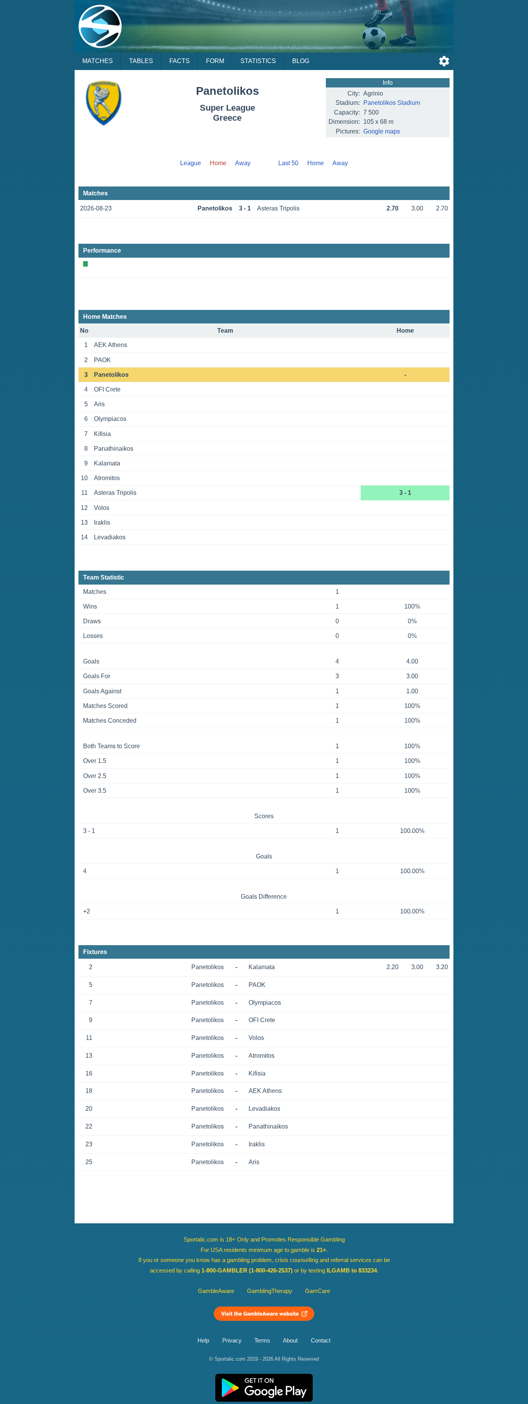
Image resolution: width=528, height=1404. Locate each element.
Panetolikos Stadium (391, 102)
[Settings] (444, 61)
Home (315, 163)
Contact (320, 1340)
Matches (97, 61)
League (190, 163)
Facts (179, 61)
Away (242, 163)
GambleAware (216, 1291)
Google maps (381, 131)
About (290, 1340)
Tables (141, 61)
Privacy (232, 1340)
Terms (262, 1340)
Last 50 (288, 163)
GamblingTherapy (269, 1291)
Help (203, 1340)
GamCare (317, 1291)
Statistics (258, 61)
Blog (300, 61)
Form (215, 61)
